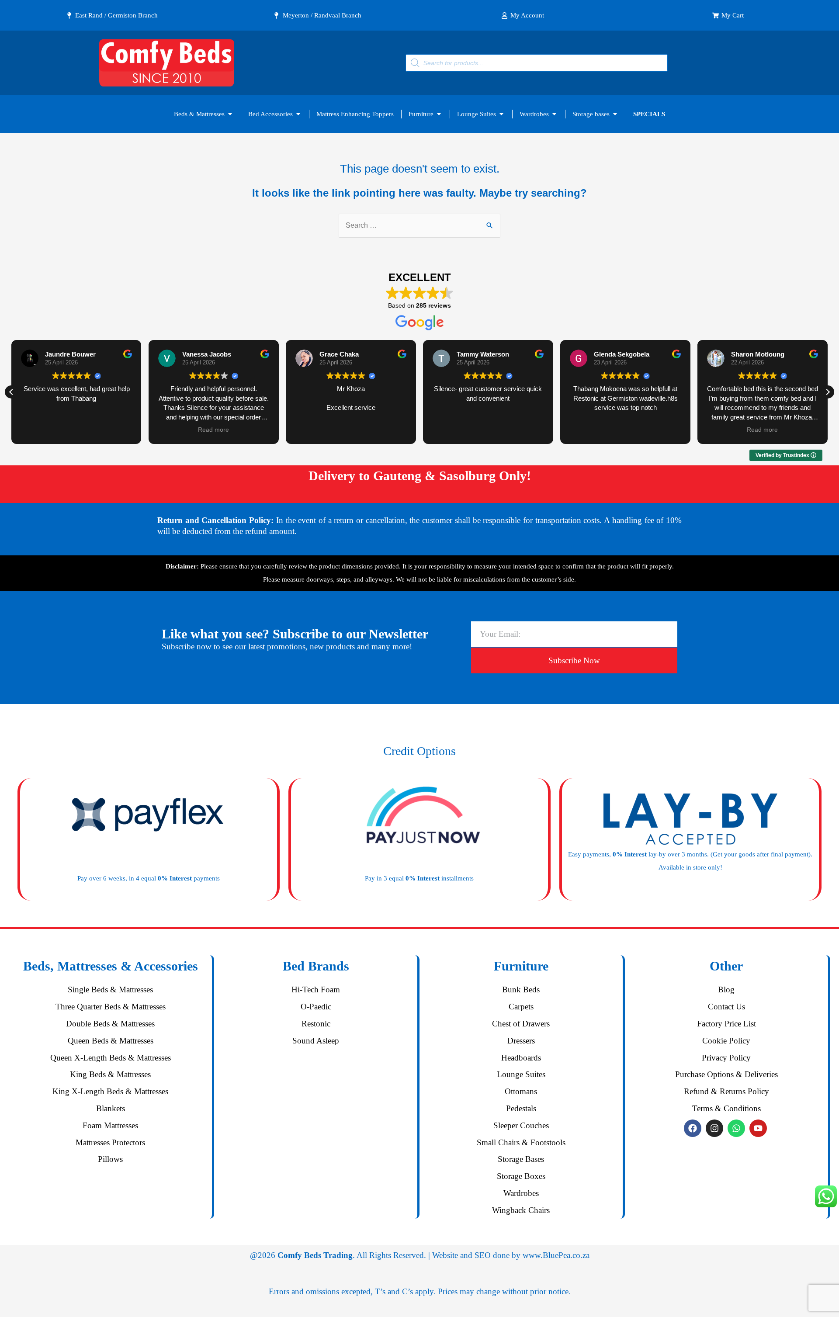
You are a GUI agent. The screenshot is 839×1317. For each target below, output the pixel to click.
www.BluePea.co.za (556, 1255)
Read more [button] (213, 429)
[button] (827, 392)
